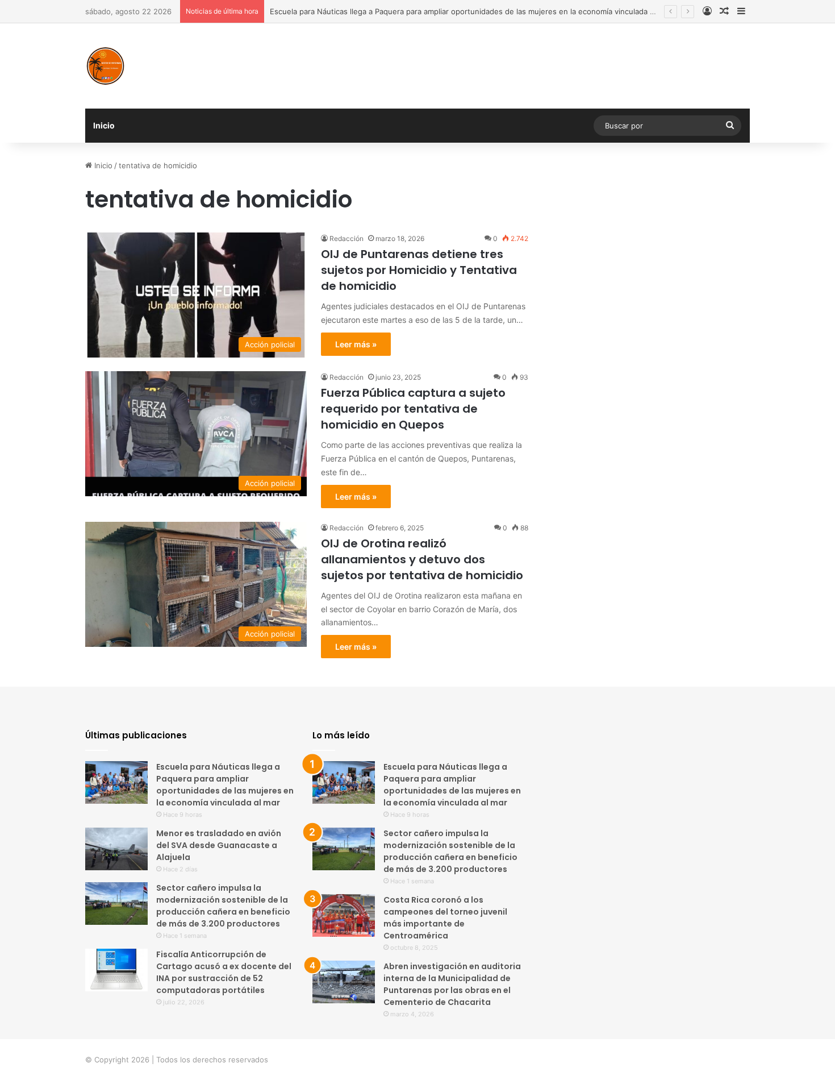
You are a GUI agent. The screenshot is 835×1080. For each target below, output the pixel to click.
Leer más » (356, 344)
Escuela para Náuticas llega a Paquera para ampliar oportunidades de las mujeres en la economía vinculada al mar (470, 11)
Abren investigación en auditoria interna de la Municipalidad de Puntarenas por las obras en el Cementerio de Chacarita (452, 984)
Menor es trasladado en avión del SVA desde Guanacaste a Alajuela (218, 845)
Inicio (104, 125)
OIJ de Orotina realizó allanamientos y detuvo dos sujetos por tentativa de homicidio (422, 559)
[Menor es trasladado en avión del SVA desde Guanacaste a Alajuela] (116, 849)
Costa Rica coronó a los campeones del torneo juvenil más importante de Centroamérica (445, 917)
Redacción (346, 238)
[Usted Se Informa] (105, 66)
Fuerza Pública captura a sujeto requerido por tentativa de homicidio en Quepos (413, 409)
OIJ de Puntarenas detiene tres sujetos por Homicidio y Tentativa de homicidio (419, 270)
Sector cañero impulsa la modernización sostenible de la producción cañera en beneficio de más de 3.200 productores (223, 905)
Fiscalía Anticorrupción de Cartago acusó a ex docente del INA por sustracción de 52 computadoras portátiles (223, 972)
